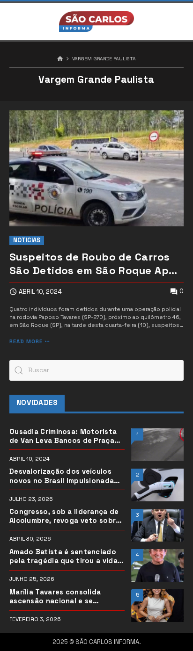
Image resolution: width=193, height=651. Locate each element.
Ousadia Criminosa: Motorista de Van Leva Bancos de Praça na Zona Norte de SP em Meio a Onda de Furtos (65, 436)
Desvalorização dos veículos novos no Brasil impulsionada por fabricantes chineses (61, 476)
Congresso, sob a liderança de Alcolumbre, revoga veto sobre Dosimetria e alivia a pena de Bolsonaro (64, 516)
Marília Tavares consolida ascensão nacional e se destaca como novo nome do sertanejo (61, 597)
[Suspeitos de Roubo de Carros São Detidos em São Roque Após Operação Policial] (96, 168)
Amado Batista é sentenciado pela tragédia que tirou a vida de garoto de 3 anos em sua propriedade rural (63, 556)
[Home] (60, 59)
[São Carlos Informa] (96, 21)
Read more (26, 342)
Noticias (26, 240)
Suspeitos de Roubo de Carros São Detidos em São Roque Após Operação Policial (95, 263)
